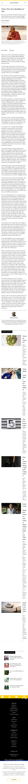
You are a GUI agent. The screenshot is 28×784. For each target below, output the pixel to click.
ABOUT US (14, 736)
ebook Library (14, 715)
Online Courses (14, 720)
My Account (13, 731)
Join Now (14, 727)
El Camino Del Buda (14, 709)
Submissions (14, 742)
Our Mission (14, 738)
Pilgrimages (14, 722)
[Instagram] (10, 692)
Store (14, 718)
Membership (14, 725)
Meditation (14, 700)
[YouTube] (17, 692)
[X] (24, 692)
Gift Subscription (14, 733)
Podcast (14, 707)
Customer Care (14, 729)
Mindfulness (14, 702)
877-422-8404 (14, 751)
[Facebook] (3, 692)
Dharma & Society (14, 706)
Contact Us (14, 746)
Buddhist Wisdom (14, 704)
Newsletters (14, 716)
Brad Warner (5, 20)
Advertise (14, 740)
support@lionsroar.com (14, 749)
